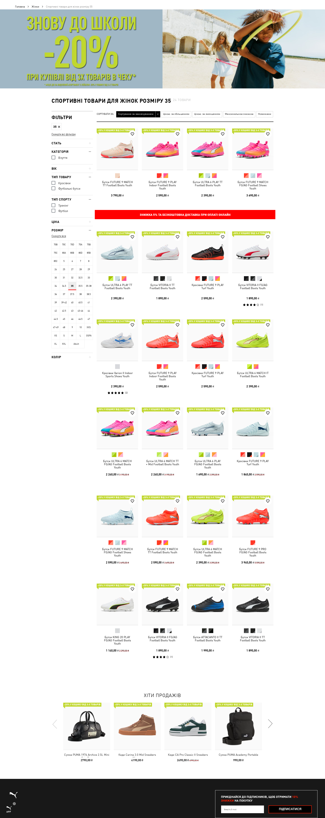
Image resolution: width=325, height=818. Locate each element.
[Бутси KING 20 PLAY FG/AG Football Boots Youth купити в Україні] (117, 604)
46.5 (80, 319)
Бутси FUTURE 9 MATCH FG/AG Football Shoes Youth (253, 185)
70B (56, 244)
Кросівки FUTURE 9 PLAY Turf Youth (208, 286)
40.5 (80, 302)
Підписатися (290, 809)
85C (56, 261)
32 (72, 277)
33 (89, 277)
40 (72, 302)
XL (55, 344)
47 (89, 319)
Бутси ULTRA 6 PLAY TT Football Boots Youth (207, 183)
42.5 (64, 310)
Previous (55, 724)
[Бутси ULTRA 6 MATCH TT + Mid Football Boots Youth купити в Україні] (162, 428)
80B (72, 253)
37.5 (72, 294)
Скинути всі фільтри (64, 134)
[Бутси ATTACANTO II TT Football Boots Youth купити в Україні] (207, 604)
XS (55, 335)
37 (64, 294)
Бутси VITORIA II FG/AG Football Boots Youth (252, 286)
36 (56, 294)
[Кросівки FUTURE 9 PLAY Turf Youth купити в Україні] (207, 252)
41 (89, 302)
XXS (89, 327)
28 (80, 269)
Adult (76, 344)
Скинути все (59, 235)
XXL (64, 344)
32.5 (80, 277)
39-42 (64, 302)
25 (64, 269)
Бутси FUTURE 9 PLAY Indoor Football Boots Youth (163, 185)
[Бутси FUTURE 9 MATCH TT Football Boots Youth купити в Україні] (117, 149)
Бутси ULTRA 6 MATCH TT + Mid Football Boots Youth (162, 462)
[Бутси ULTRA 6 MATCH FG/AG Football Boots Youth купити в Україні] (117, 428)
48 (64, 327)
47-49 (55, 327)
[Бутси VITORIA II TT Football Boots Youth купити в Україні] (162, 252)
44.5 (56, 319)
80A (64, 253)
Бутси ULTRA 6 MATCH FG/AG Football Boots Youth (117, 464)
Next (270, 724)
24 (56, 269)
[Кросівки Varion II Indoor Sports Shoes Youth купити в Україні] (117, 340)
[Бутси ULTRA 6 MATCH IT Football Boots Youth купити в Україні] (252, 340)
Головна (20, 6)
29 (89, 269)
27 (72, 269)
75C (56, 253)
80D (80, 253)
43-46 (80, 310)
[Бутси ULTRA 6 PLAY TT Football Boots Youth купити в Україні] (207, 149)
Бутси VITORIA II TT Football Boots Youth (162, 286)
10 (80, 327)
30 (56, 277)
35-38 (88, 286)
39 (56, 302)
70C (64, 244)
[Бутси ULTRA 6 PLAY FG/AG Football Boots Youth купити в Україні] (207, 428)
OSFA (88, 335)
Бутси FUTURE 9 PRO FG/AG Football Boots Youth (252, 552)
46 (72, 319)
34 (56, 286)
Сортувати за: (105, 114)
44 (89, 310)
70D (72, 244)
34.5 (64, 286)
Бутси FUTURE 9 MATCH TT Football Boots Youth (117, 183)
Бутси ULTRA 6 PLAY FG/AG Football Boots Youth (207, 464)
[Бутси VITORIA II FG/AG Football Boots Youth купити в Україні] (252, 252)
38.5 (89, 294)
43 (72, 310)
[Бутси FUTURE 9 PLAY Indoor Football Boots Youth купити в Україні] (162, 149)
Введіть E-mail (230, 809)
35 (72, 286)
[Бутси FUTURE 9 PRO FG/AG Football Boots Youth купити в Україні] (252, 516)
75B (89, 244)
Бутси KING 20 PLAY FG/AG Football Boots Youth (117, 640)
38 (80, 294)
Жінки (35, 6)
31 (64, 277)
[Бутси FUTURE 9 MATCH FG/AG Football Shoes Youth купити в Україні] (252, 149)
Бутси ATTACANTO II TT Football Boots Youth (207, 639)
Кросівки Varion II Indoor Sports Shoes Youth (117, 374)
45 (64, 319)
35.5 (80, 286)
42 (56, 310)
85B (89, 253)
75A (80, 244)
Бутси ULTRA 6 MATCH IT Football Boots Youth (253, 374)
